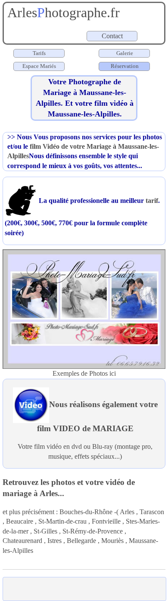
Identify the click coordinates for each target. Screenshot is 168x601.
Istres (54, 540)
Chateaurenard (22, 540)
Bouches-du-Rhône (85, 511)
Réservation (124, 66)
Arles (127, 511)
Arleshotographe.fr (62, 12)
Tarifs (39, 53)
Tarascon (152, 511)
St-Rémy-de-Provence (92, 531)
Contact (113, 36)
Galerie (124, 53)
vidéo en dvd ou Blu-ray (80, 446)
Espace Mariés (39, 66)
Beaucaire (19, 521)
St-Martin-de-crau (62, 521)
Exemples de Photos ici (84, 373)
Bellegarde (81, 540)
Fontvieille (106, 521)
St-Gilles (45, 531)
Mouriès (112, 540)
